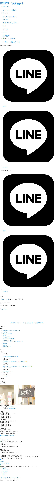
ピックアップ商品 (7, 340)
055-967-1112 (10, 407)
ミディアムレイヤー (8, 371)
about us (5, 471)
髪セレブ (5, 345)
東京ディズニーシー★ (18, 323)
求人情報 (5, 343)
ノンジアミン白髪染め (8, 338)
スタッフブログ (7, 337)
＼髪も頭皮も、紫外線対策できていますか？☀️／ (15, 361)
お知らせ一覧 (29, 323)
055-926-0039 (12, 408)
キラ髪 (4, 335)
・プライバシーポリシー (14, 478)
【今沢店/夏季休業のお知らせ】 (11, 356)
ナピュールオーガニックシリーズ (14, 342)
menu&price (6, 470)
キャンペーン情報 (7, 333)
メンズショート (7, 376)
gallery (4, 473)
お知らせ (5, 332)
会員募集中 (38, 323)
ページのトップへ (4, 440)
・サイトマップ (4, 478)
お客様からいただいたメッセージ (11, 330)
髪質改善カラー (7, 346)
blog (4, 474)
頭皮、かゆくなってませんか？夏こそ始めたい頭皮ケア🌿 (17, 366)
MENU (4, 468)
